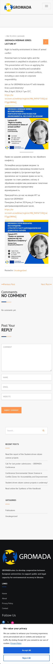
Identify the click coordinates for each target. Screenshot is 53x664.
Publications (10, 510)
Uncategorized (20, 270)
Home (4, 593)
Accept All (26, 650)
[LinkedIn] (3, 622)
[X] (8, 622)
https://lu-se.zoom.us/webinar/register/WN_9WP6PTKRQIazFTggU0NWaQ (26, 98)
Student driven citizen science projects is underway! (26, 482)
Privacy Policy (15, 643)
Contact (5, 608)
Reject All (26, 658)
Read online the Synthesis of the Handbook (23, 488)
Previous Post (9, 284)
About (4, 598)
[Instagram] (12, 622)
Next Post (45, 284)
